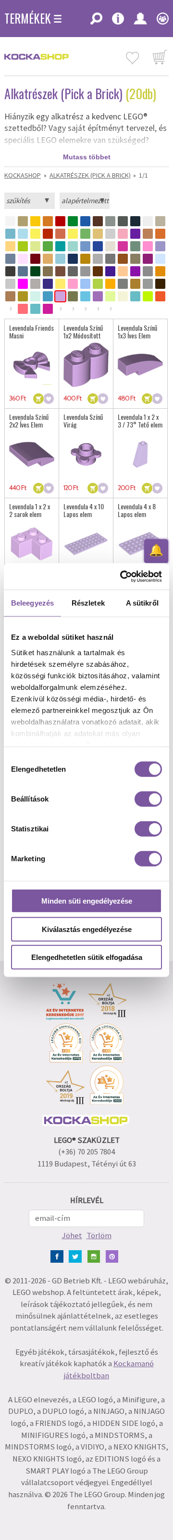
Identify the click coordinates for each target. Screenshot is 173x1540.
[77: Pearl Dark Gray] (10, 271)
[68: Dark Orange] (123, 259)
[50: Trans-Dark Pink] (148, 246)
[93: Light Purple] (135, 271)
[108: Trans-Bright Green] (98, 284)
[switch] (148, 799)
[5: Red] (60, 221)
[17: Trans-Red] (48, 234)
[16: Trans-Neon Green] (35, 234)
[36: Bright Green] (48, 246)
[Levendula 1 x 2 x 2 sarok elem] (31, 544)
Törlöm (98, 1235)
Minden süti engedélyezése (86, 901)
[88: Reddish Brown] (98, 271)
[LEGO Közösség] (160, 21)
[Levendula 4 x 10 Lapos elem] (86, 544)
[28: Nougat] (148, 234)
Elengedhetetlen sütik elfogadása (86, 957)
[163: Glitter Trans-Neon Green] (148, 296)
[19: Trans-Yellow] (73, 234)
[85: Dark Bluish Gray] (73, 271)
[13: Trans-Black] (160, 221)
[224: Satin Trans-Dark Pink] (48, 309)
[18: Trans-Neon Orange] (60, 234)
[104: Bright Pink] (73, 284)
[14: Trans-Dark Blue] (10, 234)
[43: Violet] (98, 246)
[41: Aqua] (73, 246)
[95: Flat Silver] (148, 271)
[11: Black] (135, 221)
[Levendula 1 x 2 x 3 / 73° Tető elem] (140, 454)
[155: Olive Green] (73, 296)
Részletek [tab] (88, 603)
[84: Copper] (60, 271)
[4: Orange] (48, 221)
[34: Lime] (23, 246)
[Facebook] (58, 1256)
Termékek (27, 18)
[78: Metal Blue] (23, 271)
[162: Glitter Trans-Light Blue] (135, 296)
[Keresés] (96, 21)
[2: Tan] (23, 221)
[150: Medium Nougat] (10, 296)
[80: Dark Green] (35, 271)
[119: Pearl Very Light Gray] (148, 284)
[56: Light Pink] (23, 259)
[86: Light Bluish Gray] (85, 271)
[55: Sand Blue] (10, 259)
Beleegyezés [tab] (32, 603)
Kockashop (22, 175)
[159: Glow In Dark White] (123, 296)
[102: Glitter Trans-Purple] (48, 284)
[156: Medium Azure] (85, 296)
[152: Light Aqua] (35, 296)
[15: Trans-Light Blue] (23, 234)
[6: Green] (73, 221)
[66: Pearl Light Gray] (98, 259)
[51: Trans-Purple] (160, 246)
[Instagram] (95, 1256)
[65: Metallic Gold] (85, 259)
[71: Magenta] (148, 259)
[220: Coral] (23, 309)
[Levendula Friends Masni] (31, 365)
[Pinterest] (114, 1256)
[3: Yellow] (35, 221)
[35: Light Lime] (35, 246)
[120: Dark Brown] (160, 284)
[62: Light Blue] (60, 259)
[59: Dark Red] (35, 259)
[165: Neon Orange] (160, 296)
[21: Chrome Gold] (98, 234)
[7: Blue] (85, 221)
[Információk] (118, 21)
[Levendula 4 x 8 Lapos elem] (140, 544)
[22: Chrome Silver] (110, 234)
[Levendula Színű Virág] (86, 454)
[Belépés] (140, 21)
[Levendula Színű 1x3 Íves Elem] (140, 365)
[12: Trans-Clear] (148, 221)
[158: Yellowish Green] (110, 296)
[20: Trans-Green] (85, 234)
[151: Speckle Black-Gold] (23, 296)
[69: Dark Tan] (135, 259)
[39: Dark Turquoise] (60, 246)
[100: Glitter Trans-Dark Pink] (23, 284)
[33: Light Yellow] (10, 246)
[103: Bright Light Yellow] (60, 284)
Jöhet (72, 1235)
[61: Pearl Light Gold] (48, 259)
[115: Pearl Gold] (135, 284)
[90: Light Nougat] (123, 271)
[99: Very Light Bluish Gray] (10, 284)
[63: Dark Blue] (73, 259)
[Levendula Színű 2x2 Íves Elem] (31, 454)
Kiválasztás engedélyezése (87, 929)
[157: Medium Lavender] (98, 296)
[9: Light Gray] (110, 221)
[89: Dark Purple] (110, 271)
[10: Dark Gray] (123, 221)
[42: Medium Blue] (85, 246)
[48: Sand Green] (135, 246)
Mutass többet (87, 157)
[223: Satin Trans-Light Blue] (35, 309)
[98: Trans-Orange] (160, 271)
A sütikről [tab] (142, 603)
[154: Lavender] (60, 296)
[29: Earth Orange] (160, 234)
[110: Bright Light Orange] (110, 284)
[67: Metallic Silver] (110, 259)
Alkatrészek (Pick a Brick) (90, 175)
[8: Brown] (98, 221)
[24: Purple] (135, 234)
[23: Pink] (123, 234)
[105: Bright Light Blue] (85, 284)
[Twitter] (77, 1256)
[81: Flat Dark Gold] (48, 271)
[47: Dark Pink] (123, 246)
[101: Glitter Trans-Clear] (35, 284)
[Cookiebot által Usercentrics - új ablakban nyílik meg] (122, 576)
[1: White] (10, 221)
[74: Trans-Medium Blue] (160, 259)
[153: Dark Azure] (48, 296)
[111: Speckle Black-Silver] (123, 284)
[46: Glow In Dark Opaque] (110, 246)
